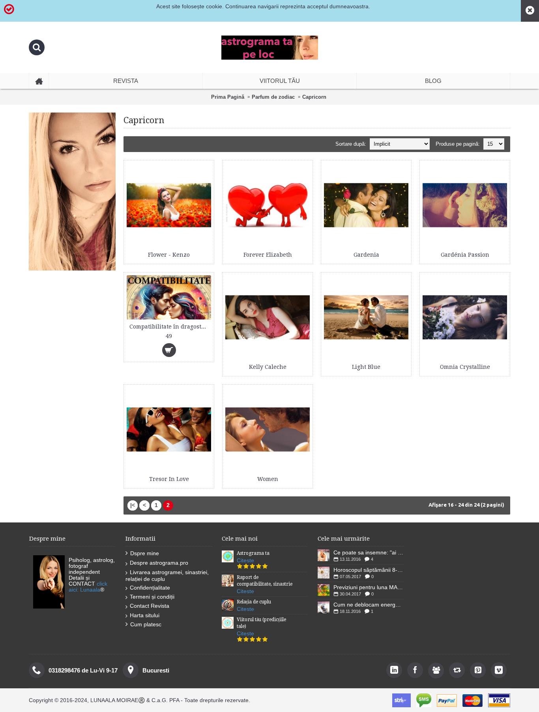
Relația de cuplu (254, 602)
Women (267, 479)
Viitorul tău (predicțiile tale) (261, 623)
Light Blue (366, 367)
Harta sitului (144, 615)
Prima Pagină (227, 97)
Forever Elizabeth (267, 255)
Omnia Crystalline (465, 367)
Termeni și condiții (152, 597)
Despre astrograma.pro (159, 563)
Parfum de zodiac (273, 97)
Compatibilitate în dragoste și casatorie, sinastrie (170, 326)
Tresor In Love (169, 479)
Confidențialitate (150, 587)
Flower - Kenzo (169, 255)
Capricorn (314, 97)
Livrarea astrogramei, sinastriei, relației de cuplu (167, 575)
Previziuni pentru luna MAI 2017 (368, 587)
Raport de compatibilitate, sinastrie (264, 581)
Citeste (245, 560)
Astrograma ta (253, 553)
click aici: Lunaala (88, 586)
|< (132, 505)
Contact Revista (149, 606)
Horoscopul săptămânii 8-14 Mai (368, 570)
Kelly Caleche (267, 367)
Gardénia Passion (465, 255)
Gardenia (366, 255)
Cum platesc (145, 624)
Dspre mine (144, 553)
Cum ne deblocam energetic (368, 604)
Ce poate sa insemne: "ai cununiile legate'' (368, 552)
